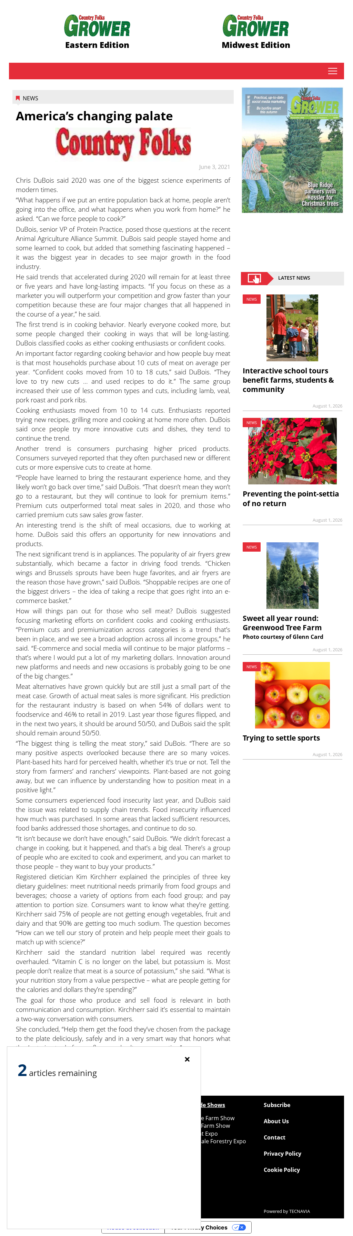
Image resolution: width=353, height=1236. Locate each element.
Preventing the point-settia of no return (291, 498)
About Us (276, 1121)
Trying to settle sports (281, 738)
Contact (274, 1137)
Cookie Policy (282, 1170)
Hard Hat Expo (199, 1133)
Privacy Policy (282, 1153)
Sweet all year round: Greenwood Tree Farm (282, 622)
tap (332, 71)
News (30, 98)
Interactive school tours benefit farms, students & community (288, 380)
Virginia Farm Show (205, 1125)
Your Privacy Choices (199, 1227)
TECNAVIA (299, 1211)
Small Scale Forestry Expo (213, 1141)
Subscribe (277, 1105)
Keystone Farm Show (207, 1118)
